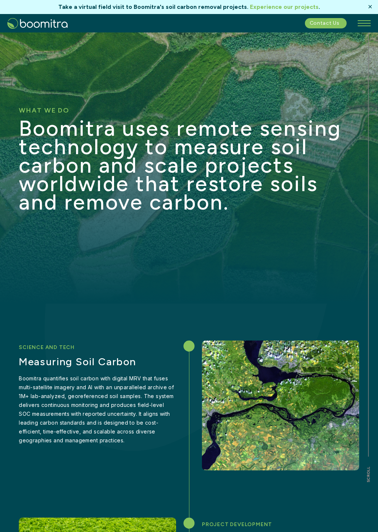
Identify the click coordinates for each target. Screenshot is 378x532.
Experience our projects (284, 6)
